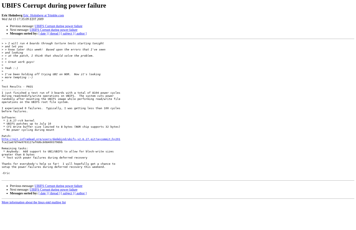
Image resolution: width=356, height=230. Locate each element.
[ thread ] (54, 33)
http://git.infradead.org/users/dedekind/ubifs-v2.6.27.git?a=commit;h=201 (61, 139)
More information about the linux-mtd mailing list (34, 202)
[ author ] (81, 33)
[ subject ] (67, 33)
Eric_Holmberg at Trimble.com (43, 15)
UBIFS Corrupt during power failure (58, 26)
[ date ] (43, 33)
